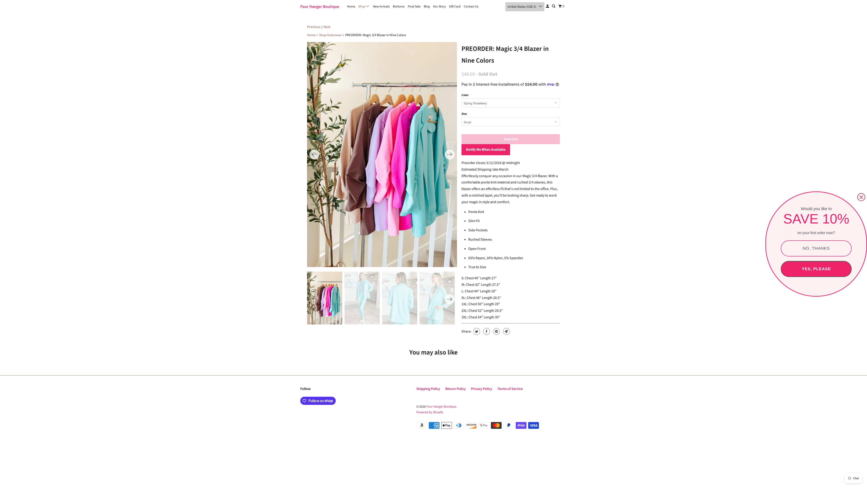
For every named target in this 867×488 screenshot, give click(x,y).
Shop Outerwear (330, 35)
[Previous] (314, 155)
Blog (427, 6)
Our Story (439, 6)
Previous (313, 26)
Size (464, 114)
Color (464, 95)
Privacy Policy (481, 388)
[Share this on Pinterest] (496, 331)
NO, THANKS (816, 248)
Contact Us (471, 6)
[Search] (554, 6)
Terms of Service (510, 388)
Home (351, 6)
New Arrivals (381, 6)
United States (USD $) (522, 7)
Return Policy (455, 388)
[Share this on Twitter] (476, 331)
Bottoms (399, 6)
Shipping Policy (428, 388)
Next (327, 26)
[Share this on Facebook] (486, 331)
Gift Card (455, 6)
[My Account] (548, 6)
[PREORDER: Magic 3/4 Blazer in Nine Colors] (382, 154)
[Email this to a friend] (506, 331)
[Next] (450, 155)
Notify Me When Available (486, 149)
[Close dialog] (861, 197)
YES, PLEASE (816, 269)
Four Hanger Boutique (319, 6)
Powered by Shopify (429, 412)
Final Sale (414, 6)
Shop (362, 6)
